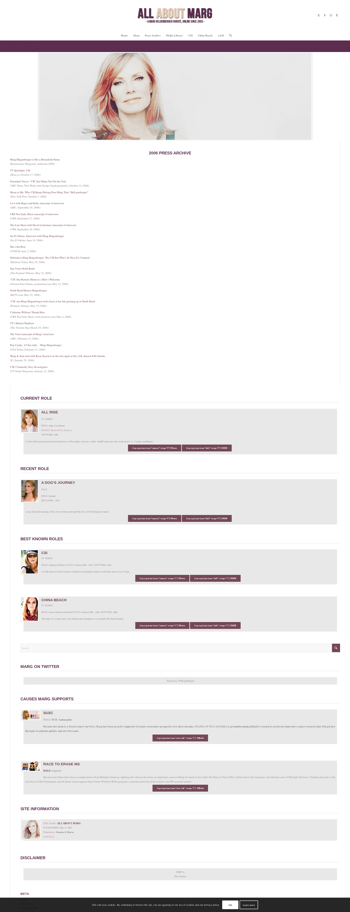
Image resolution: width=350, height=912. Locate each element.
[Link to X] (319, 15)
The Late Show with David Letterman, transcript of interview (43, 225)
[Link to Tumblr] (337, 15)
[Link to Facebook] (325, 15)
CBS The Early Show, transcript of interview (34, 214)
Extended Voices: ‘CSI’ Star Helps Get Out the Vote (38, 181)
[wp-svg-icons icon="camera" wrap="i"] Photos (162, 578)
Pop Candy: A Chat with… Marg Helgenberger (35, 345)
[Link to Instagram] (331, 15)
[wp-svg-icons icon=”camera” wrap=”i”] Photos (154, 448)
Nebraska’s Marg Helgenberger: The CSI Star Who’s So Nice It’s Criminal (50, 257)
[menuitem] (124, 35)
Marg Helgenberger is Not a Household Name (35, 159)
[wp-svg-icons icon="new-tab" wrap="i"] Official (180, 738)
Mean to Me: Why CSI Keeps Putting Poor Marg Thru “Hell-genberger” (49, 192)
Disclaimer (180, 876)
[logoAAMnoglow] (175, 15)
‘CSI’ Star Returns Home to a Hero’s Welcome (35, 279)
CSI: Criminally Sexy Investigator (28, 367)
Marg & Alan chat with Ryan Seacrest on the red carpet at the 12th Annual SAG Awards (57, 356)
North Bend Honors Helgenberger (28, 290)
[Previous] (3, 96)
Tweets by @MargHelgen (180, 681)
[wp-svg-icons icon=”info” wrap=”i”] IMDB (206, 448)
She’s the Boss (18, 246)
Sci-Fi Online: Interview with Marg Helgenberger (37, 236)
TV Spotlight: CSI (20, 170)
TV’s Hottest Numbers (22, 323)
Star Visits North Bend (22, 268)
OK (230, 905)
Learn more (249, 905)
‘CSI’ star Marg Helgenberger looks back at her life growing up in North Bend (52, 301)
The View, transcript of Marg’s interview (32, 334)
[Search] (229, 35)
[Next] (346, 96)
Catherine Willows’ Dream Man (27, 312)
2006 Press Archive (24, 46)
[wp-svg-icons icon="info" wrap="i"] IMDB (215, 578)
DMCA (180, 872)
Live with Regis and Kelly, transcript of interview (37, 203)
